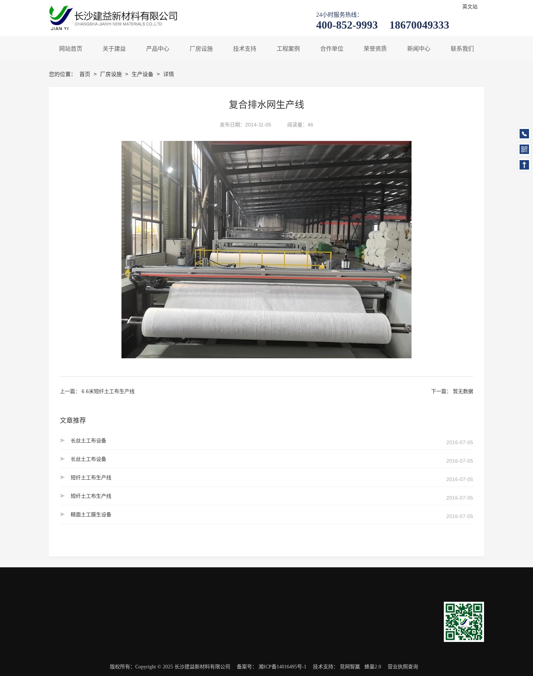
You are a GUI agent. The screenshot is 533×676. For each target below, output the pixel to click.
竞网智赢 (350, 666)
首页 (85, 74)
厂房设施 (111, 74)
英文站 (470, 6)
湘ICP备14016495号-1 (282, 666)
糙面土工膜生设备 (91, 514)
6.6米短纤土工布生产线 (108, 391)
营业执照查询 (403, 666)
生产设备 (143, 74)
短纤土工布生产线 (91, 477)
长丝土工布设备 (88, 440)
